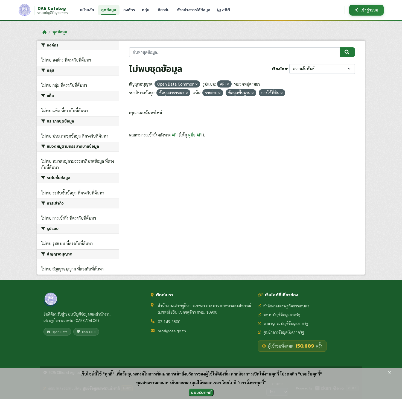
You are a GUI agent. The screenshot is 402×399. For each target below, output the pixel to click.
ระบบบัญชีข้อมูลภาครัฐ (281, 314)
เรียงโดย (279, 69)
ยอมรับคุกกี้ (201, 392)
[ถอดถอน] (196, 84)
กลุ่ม (145, 10)
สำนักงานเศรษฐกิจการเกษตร (286, 305)
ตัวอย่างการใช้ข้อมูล (193, 10)
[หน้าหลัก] (44, 32)
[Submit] (347, 52)
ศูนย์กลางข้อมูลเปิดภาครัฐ (283, 332)
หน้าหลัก (87, 10)
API (175, 134)
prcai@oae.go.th (172, 330)
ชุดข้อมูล (108, 10)
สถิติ (225, 10)
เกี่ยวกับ (163, 10)
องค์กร (129, 10)
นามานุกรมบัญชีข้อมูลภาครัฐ (285, 323)
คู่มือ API (195, 134)
